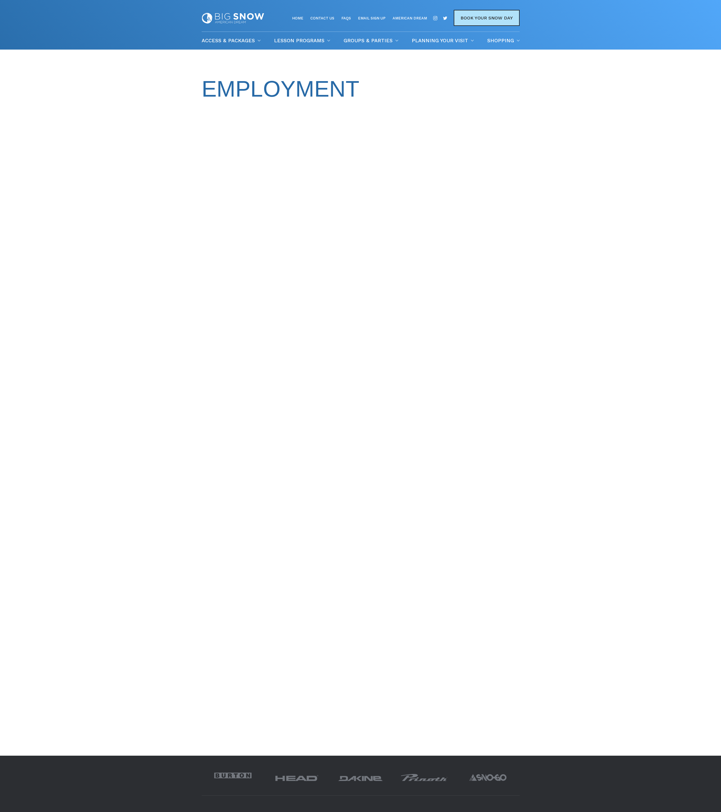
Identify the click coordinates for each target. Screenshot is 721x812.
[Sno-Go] (487, 777)
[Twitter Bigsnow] (445, 18)
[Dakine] (360, 777)
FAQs (346, 18)
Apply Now (218, 349)
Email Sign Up (372, 18)
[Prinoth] (424, 777)
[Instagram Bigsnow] (435, 18)
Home (297, 18)
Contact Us (322, 18)
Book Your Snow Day (486, 18)
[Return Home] (233, 22)
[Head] (296, 777)
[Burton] (233, 775)
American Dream (410, 18)
